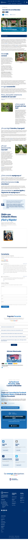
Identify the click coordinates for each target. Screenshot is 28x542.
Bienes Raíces (13, 505)
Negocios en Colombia (13, 499)
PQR (1, 530)
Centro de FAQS (22, 502)
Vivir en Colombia (15, 363)
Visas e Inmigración (10, 363)
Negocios (3, 363)
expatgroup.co (4, 39)
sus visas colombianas (18, 205)
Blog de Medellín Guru (22, 500)
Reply (3, 273)
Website (2, 301)
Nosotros (13, 1)
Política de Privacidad (17, 536)
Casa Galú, (6, 43)
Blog (11, 1)
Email (2, 298)
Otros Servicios (14, 501)
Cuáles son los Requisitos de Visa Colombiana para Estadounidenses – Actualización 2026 (12, 366)
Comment (3, 286)
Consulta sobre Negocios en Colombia (3, 527)
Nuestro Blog (22, 495)
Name (2, 295)
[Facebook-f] (1, 510)
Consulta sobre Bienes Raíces (3, 524)
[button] (1, 360)
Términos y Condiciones (11, 536)
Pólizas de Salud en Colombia (14, 503)
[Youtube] (6, 510)
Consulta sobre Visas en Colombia (3, 522)
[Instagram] (4, 510)
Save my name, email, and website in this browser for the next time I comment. (14, 304)
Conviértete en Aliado (19, 3)
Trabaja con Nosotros (14, 3)
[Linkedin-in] (3, 510)
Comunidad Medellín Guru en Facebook (22, 498)
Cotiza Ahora (9, 3)
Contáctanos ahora (19, 205)
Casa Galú (16, 45)
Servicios (9, 1)
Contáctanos (18, 1)
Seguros (6, 363)
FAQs (15, 1)
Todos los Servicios (14, 496)
